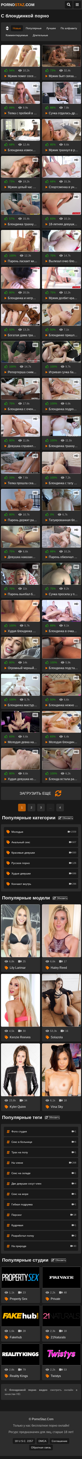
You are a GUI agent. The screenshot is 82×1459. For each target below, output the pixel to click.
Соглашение (59, 1441)
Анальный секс (43, 842)
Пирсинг (43, 1214)
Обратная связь (41, 1447)
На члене (43, 1162)
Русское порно (43, 863)
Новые (17, 28)
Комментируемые (17, 35)
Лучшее (51, 28)
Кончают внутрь (43, 883)
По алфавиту (69, 28)
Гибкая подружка (43, 1204)
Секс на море (43, 1194)
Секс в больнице (43, 1141)
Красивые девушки (43, 852)
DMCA (42, 1441)
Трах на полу (43, 1152)
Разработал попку (43, 1235)
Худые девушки (43, 873)
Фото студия (43, 1131)
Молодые (43, 831)
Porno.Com (18, 5)
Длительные (40, 35)
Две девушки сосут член (43, 1183)
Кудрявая (43, 1225)
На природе (43, 1246)
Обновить (67, 818)
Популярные (34, 28)
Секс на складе (43, 1173)
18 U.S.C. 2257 (24, 1441)
